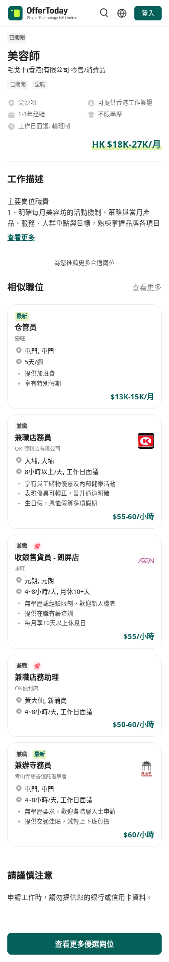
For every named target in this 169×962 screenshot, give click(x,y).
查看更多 (147, 287)
